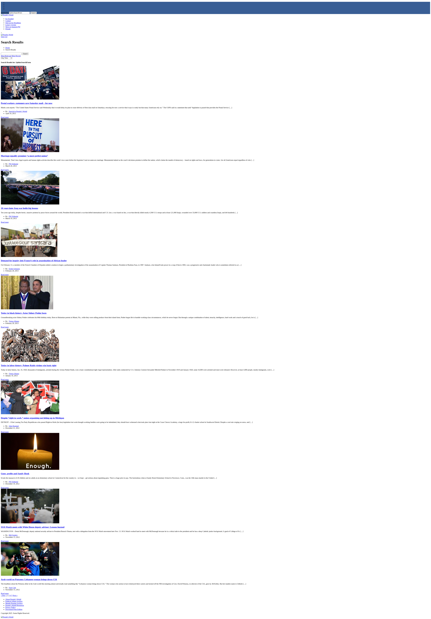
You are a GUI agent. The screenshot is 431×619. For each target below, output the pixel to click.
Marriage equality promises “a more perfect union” (24, 156)
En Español (9, 19)
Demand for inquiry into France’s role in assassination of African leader (34, 260)
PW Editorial (13, 164)
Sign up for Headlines (13, 23)
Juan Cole (12, 588)
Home (7, 48)
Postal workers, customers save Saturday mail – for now (26, 103)
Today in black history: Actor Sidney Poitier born (23, 313)
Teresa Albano (14, 321)
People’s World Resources (14, 605)
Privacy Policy (10, 607)
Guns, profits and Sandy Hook (15, 473)
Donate (8, 29)
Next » (15, 595)
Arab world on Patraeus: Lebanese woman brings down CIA (29, 579)
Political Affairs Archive (13, 601)
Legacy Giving (10, 25)
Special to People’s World (18, 111)
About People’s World (13, 599)
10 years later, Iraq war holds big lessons (19, 208)
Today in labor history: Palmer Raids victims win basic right (28, 365)
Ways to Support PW (12, 27)
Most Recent (16, 56)
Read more (5, 117)
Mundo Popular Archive (14, 603)
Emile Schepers (14, 269)
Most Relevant (6, 56)
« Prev (3, 595)
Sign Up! (4, 37)
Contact (8, 21)
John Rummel (14, 426)
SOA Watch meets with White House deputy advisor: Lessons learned (32, 527)
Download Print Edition (13, 609)
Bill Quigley (13, 535)
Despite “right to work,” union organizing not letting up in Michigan (32, 418)
